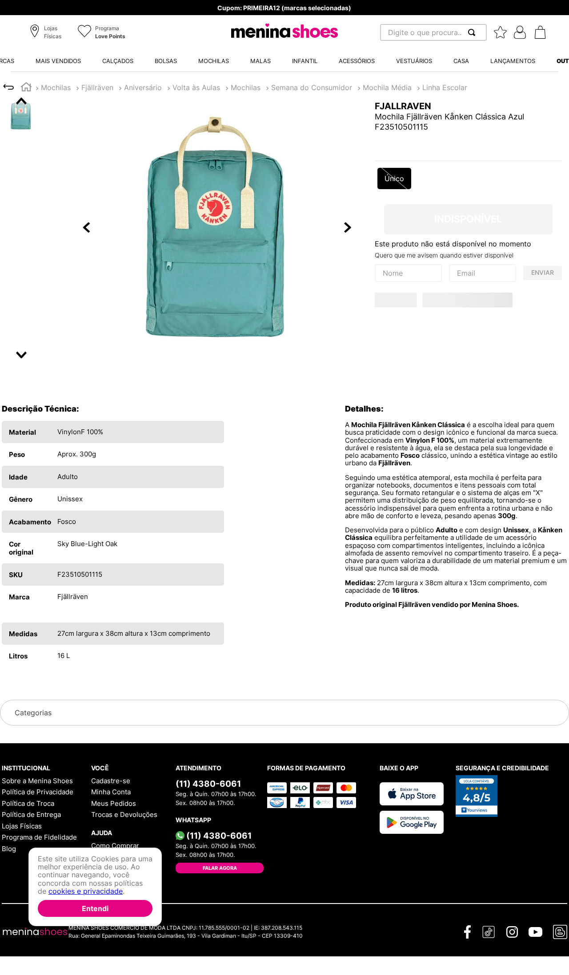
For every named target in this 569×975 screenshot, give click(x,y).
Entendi (95, 908)
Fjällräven (97, 87)
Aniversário (143, 87)
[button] (47, 33)
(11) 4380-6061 (208, 783)
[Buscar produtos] (473, 32)
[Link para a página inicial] (26, 88)
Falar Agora (220, 868)
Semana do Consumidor (311, 87)
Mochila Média (387, 87)
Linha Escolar (444, 87)
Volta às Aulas (196, 87)
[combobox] (433, 32)
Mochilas (56, 87)
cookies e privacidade (85, 891)
